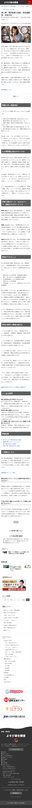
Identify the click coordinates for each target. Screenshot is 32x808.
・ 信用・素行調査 (6, 775)
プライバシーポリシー (16, 797)
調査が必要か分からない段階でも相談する (13, 387)
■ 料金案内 (4, 759)
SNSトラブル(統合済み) (9, 612)
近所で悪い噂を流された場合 (11, 446)
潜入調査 (7, 665)
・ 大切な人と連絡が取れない (9, 768)
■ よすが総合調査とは (7, 755)
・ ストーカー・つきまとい (8, 770)
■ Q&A (3, 761)
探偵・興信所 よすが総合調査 (17, 803)
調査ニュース (6, 630)
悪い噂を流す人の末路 (9, 444)
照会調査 (7, 670)
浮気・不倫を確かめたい (9, 627)
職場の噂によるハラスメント (11, 442)
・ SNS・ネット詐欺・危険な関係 (10, 773)
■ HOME (3, 752)
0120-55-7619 (17, 782)
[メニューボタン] (2, 2)
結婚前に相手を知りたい (11, 649)
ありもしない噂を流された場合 (12, 440)
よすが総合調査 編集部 (24, 23)
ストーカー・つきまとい (9, 620)
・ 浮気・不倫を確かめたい (8, 766)
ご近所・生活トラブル (9, 615)
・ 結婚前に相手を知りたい (8, 771)
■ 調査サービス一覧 (6, 757)
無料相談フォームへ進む (8, 472)
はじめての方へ (16, 749)
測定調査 (7, 668)
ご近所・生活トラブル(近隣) (9, 9)
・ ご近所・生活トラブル (7, 777)
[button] (16, 522)
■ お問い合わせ (5, 764)
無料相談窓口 (16, 793)
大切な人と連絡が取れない (10, 625)
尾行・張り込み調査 (10, 661)
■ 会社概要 (4, 762)
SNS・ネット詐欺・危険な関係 (11, 610)
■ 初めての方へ (5, 753)
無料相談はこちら (6, 89)
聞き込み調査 (8, 663)
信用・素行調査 (7, 622)
